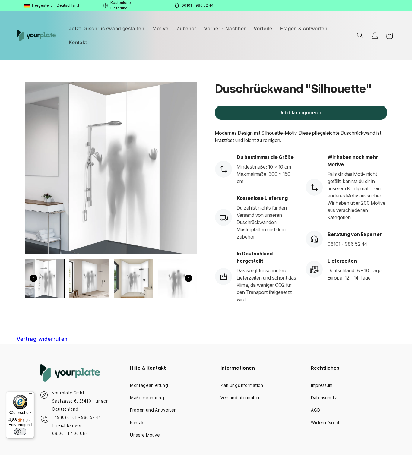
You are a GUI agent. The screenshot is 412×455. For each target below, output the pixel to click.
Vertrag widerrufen (42, 339)
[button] (360, 35)
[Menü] (30, 395)
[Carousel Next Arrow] (188, 278)
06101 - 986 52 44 (198, 5)
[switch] (20, 431)
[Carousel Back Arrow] (33, 278)
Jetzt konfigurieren (301, 112)
